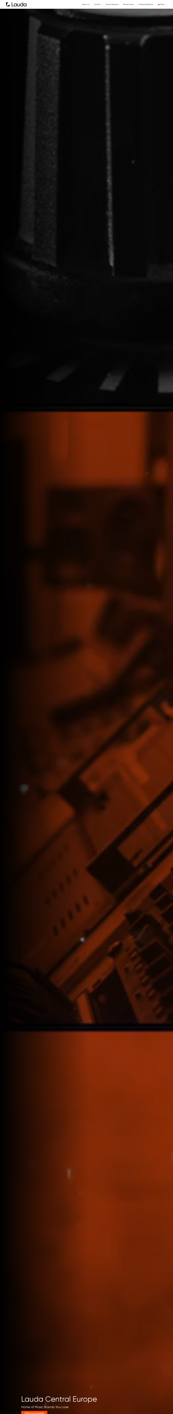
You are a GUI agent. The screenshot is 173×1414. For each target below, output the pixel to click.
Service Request (111, 4)
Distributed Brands (146, 4)
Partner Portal (128, 4)
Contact (97, 4)
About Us (85, 4)
